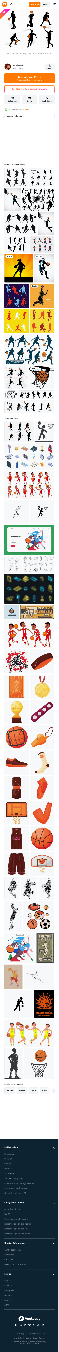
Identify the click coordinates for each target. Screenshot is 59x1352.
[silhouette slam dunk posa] (16, 479)
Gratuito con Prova (29, 78)
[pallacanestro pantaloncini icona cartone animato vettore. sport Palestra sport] (16, 1272)
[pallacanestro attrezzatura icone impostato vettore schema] (20, 754)
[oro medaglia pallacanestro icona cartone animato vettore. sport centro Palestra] (16, 943)
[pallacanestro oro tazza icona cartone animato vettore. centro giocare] (16, 968)
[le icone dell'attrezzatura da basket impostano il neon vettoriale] (29, 779)
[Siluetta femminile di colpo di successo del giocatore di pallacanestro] (39, 198)
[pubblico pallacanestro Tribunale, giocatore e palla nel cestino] (21, 817)
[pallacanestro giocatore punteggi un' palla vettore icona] (16, 684)
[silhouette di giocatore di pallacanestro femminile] (18, 314)
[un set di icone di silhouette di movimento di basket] (37, 496)
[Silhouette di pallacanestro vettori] (17, 196)
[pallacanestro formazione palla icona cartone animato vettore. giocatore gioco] (16, 1019)
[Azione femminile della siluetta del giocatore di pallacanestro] (12, 270)
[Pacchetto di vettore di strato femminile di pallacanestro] (38, 342)
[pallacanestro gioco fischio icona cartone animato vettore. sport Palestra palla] (16, 1044)
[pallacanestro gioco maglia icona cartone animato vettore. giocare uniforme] (16, 1221)
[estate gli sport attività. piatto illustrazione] (29, 712)
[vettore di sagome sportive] (22, 520)
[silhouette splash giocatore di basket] (16, 371)
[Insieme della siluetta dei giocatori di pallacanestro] (20, 222)
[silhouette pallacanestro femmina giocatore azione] (16, 867)
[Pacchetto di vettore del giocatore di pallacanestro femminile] (16, 397)
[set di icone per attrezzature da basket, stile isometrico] (29, 603)
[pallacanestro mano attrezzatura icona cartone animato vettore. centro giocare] (16, 1196)
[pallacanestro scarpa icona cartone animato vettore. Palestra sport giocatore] (16, 1069)
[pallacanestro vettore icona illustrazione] (16, 658)
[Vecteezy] (4, 4)
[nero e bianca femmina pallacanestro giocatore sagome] (29, 450)
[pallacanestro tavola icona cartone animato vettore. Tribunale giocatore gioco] (16, 1170)
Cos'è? (27, 109)
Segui (49, 68)
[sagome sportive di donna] (29, 532)
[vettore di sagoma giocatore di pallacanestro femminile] (16, 290)
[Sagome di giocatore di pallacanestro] (20, 246)
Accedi (46, 4)
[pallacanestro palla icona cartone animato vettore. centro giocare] (16, 1246)
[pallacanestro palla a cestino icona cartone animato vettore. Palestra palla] (16, 1297)
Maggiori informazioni (16, 114)
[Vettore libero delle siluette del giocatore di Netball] (34, 267)
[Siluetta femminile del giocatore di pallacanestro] (16, 176)
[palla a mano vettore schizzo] (13, 736)
